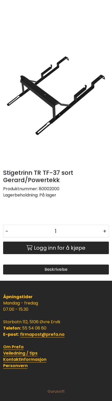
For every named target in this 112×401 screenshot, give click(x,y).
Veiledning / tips (20, 353)
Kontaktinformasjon (24, 359)
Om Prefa (13, 347)
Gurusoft (56, 391)
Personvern (15, 366)
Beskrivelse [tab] (56, 269)
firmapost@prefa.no (42, 334)
